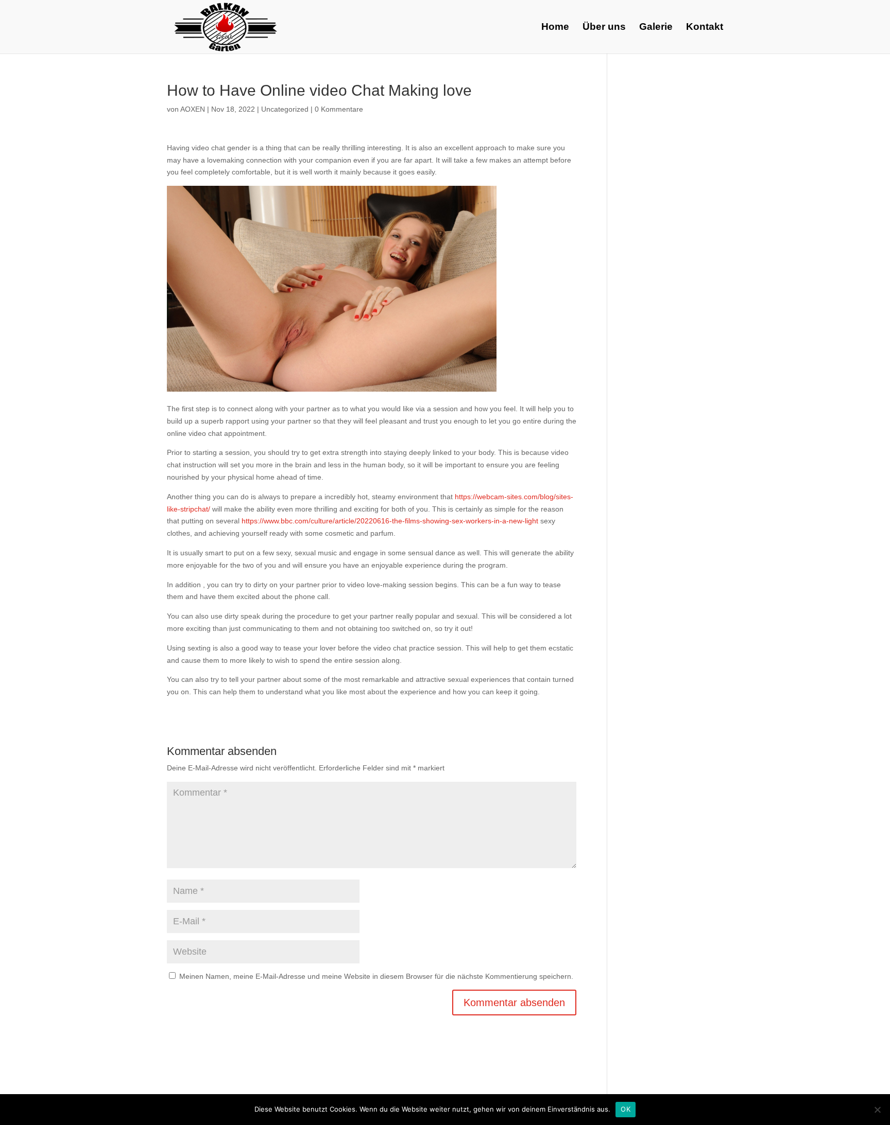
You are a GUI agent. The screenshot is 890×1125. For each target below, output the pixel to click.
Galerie (656, 27)
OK (625, 1109)
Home (555, 27)
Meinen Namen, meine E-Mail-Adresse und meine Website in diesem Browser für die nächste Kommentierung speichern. (376, 976)
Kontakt (704, 27)
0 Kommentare (339, 109)
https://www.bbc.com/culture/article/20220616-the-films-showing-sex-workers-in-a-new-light (391, 521)
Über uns (604, 27)
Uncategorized (285, 109)
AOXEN (192, 109)
